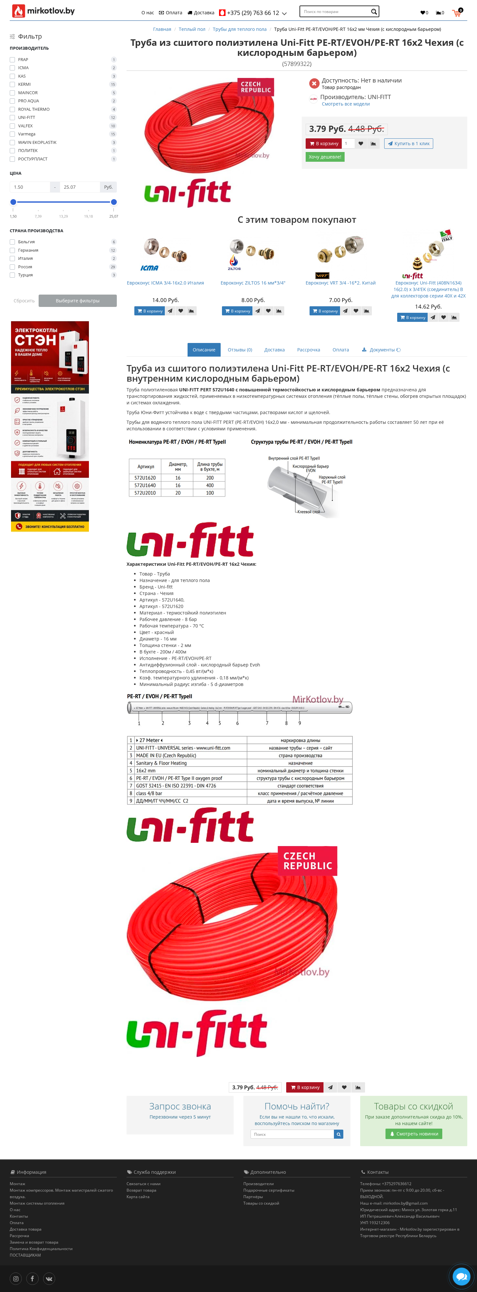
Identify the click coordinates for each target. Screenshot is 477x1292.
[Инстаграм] (17, 1278)
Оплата (173, 12)
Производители (258, 1183)
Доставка (203, 12)
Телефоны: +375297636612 (385, 1183)
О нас (147, 12)
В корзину (326, 143)
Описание (204, 350)
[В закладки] (361, 143)
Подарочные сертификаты (268, 1190)
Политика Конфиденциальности (41, 1248)
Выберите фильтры (78, 301)
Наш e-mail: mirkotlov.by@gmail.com (394, 1203)
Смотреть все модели (346, 104)
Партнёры (253, 1196)
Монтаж (17, 1183)
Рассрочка (308, 350)
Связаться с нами (144, 1183)
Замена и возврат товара (34, 1242)
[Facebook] (34, 1278)
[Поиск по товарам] (375, 11)
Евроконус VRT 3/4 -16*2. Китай (341, 283)
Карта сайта (138, 1196)
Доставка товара (26, 1229)
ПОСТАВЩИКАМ (25, 1255)
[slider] (13, 202)
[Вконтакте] (50, 1278)
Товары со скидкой (261, 1203)
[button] (458, 12)
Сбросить (24, 301)
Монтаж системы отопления (37, 1203)
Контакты (19, 1216)
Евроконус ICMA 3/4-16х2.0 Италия (165, 283)
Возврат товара (141, 1190)
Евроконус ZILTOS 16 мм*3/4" (253, 283)
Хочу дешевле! (325, 157)
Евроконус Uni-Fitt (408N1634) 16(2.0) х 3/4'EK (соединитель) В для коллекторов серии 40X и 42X (428, 289)
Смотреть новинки (416, 1134)
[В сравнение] (373, 143)
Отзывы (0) (240, 350)
